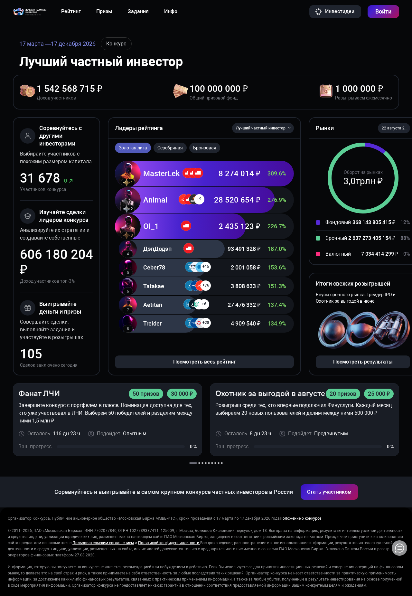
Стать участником (329, 492)
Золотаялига (133, 147)
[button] (394, 128)
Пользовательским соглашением (103, 543)
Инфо (170, 11)
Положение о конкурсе (300, 518)
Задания (138, 11)
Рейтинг (71, 11)
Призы (104, 11)
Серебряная (170, 147)
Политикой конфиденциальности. (169, 543)
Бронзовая (204, 147)
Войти (383, 11)
